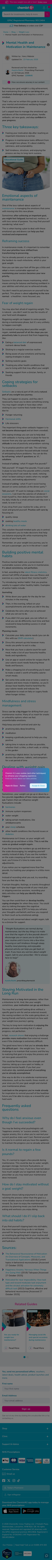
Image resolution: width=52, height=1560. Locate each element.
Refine (22, 785)
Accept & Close (38, 785)
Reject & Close (11, 785)
